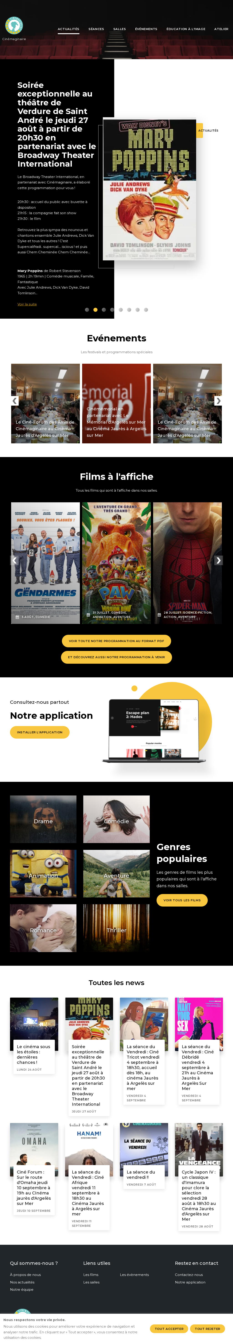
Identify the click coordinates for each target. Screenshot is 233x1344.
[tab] (87, 310)
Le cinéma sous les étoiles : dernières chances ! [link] (33, 1054)
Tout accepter (169, 1329)
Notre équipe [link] (21, 1289)
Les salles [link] (91, 1282)
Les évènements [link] (134, 1275)
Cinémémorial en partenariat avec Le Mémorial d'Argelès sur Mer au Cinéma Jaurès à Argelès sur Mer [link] (116, 422)
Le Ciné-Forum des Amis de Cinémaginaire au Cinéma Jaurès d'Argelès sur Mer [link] (45, 429)
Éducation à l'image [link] (186, 29)
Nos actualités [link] (22, 1282)
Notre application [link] (190, 1282)
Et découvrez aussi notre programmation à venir (116, 657)
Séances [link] (96, 29)
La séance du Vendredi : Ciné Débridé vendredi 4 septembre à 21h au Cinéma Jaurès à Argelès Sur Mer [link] (198, 1067)
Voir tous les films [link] (182, 900)
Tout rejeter (207, 1329)
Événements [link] (146, 29)
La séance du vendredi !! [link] (141, 1175)
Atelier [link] (221, 29)
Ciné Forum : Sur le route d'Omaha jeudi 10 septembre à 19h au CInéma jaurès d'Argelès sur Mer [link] (34, 1188)
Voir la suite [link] (27, 304)
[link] (14, 27)
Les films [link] (90, 1275)
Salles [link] (119, 29)
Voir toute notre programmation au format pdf (116, 641)
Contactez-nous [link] (189, 1275)
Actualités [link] (69, 29)
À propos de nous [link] (25, 1275)
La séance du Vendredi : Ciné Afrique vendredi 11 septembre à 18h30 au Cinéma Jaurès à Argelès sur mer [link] (88, 1193)
